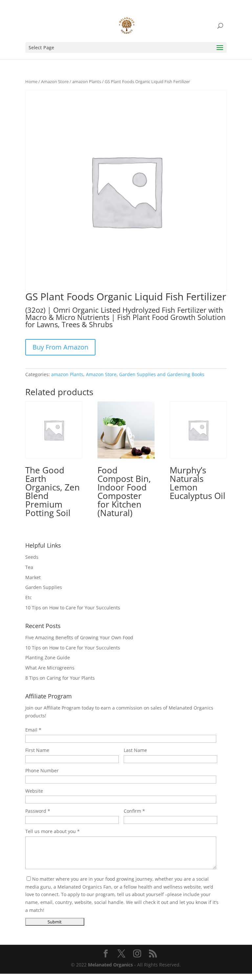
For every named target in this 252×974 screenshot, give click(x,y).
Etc (28, 597)
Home (31, 81)
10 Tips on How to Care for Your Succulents (72, 607)
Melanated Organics (110, 965)
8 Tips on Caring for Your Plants (60, 678)
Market (33, 577)
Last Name (135, 750)
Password (35, 811)
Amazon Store (55, 81)
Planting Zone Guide (47, 657)
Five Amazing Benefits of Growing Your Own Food (79, 637)
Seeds (31, 557)
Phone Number (42, 770)
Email (31, 730)
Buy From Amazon (60, 347)
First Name (37, 750)
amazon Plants (86, 81)
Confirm (132, 811)
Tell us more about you (50, 831)
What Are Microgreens (49, 668)
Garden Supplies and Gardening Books (161, 374)
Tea (29, 567)
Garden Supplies (43, 587)
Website (34, 791)
